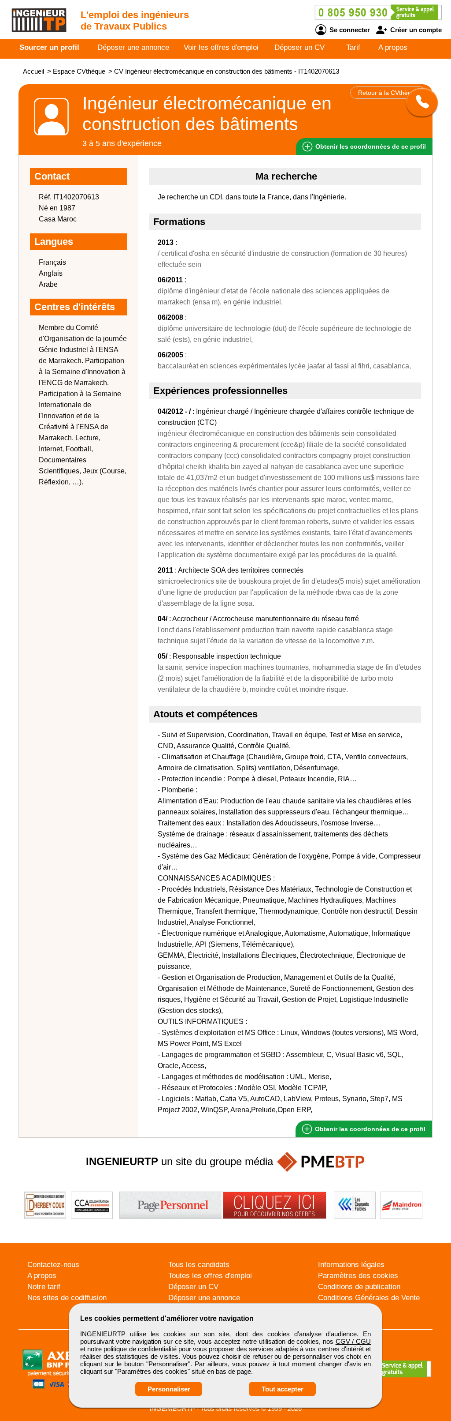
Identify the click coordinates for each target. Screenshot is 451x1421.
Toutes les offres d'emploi (210, 1275)
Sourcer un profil (49, 47)
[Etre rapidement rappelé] (418, 102)
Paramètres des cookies (358, 1275)
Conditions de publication (359, 1286)
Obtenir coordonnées (370, 146)
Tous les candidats (198, 1264)
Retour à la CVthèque (388, 92)
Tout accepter (282, 1389)
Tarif (353, 47)
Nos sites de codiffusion (67, 1298)
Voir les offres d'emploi (221, 47)
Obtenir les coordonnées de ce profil (369, 1128)
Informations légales (351, 1264)
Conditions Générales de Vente (369, 1298)
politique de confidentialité (140, 1349)
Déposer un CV (299, 47)
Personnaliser (169, 1389)
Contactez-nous (53, 1264)
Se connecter (349, 30)
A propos (392, 47)
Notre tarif (43, 1286)
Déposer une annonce (133, 47)
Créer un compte (415, 30)
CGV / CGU (353, 1341)
